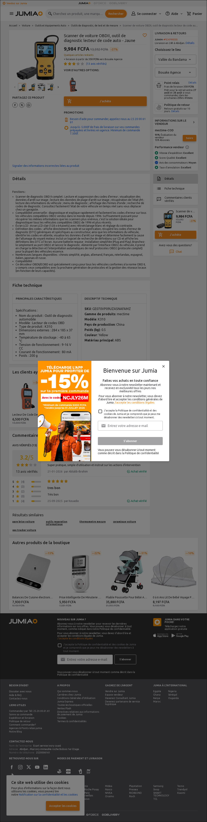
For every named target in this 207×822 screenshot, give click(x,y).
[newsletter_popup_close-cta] (163, 366)
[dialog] (103, 411)
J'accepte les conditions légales (134, 402)
